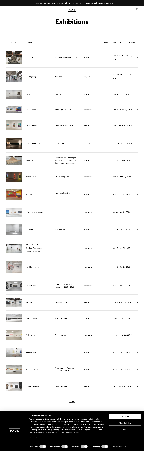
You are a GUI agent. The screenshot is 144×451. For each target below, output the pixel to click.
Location (115, 42)
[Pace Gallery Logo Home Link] (72, 10)
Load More (72, 402)
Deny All (125, 429)
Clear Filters (104, 42)
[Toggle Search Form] (137, 9)
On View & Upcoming (15, 42)
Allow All (125, 416)
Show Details (117, 447)
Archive (29, 42)
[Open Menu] (7, 9)
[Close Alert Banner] (136, 3)
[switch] (64, 446)
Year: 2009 (130, 42)
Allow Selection (125, 423)
